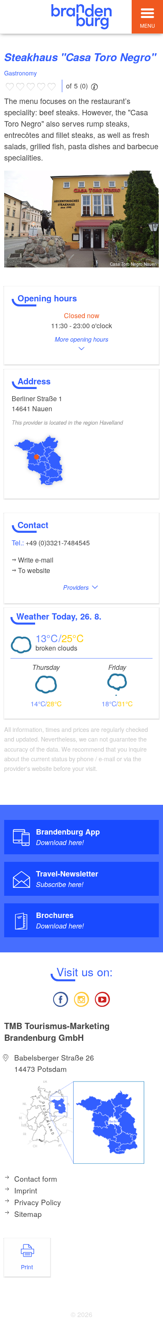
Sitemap (28, 1214)
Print (27, 1267)
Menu (147, 25)
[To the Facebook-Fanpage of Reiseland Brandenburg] (60, 998)
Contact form (35, 1178)
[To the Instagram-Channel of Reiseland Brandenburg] (81, 998)
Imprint (25, 1190)
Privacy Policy (37, 1202)
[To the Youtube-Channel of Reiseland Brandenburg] (102, 998)
